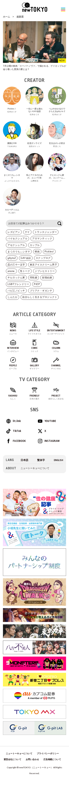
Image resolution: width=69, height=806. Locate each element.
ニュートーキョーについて (35, 468)
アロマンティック (42, 238)
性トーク (25, 271)
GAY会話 (26, 258)
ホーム (6, 16)
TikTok (17, 431)
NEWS (13, 332)
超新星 (20, 16)
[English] (58, 460)
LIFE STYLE (34, 332)
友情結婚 (47, 277)
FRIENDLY (35, 397)
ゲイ (27, 232)
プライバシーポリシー (48, 753)
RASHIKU (12, 397)
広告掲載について (52, 759)
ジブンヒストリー (45, 271)
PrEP (37, 284)
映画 (37, 251)
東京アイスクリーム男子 (43, 264)
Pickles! (49, 251)
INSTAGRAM (52, 441)
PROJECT (56, 397)
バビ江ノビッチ (16, 290)
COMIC (34, 349)
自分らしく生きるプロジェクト (39, 297)
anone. (11, 271)
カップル (35, 245)
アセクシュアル (16, 245)
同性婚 (33, 277)
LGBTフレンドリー (18, 284)
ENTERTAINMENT (56, 332)
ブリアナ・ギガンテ (41, 290)
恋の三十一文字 (16, 264)
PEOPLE (13, 367)
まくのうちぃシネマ (19, 251)
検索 (59, 223)
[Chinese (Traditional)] (41, 460)
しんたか (12, 297)
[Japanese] (24, 460)
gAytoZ (12, 258)
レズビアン (14, 232)
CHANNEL (56, 367)
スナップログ (43, 258)
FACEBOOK (19, 441)
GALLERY (34, 367)
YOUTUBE (50, 421)
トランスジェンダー (46, 232)
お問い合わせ (32, 759)
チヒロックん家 (16, 277)
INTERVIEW (13, 349)
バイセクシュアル (17, 238)
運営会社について (12, 759)
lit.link (17, 421)
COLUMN (56, 349)
